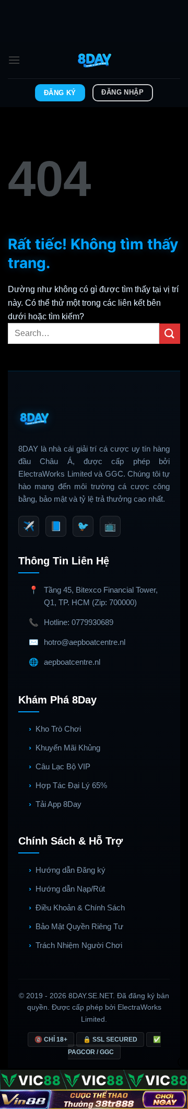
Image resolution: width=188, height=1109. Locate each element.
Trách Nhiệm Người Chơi (79, 945)
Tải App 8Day (58, 804)
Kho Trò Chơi (58, 728)
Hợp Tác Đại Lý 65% (71, 785)
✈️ (28, 526)
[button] (14, 60)
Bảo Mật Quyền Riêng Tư (79, 926)
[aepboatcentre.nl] (94, 60)
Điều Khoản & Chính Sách (80, 907)
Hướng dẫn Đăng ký (70, 869)
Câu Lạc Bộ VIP (63, 766)
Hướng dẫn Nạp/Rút (70, 888)
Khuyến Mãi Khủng (68, 747)
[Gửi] (169, 334)
